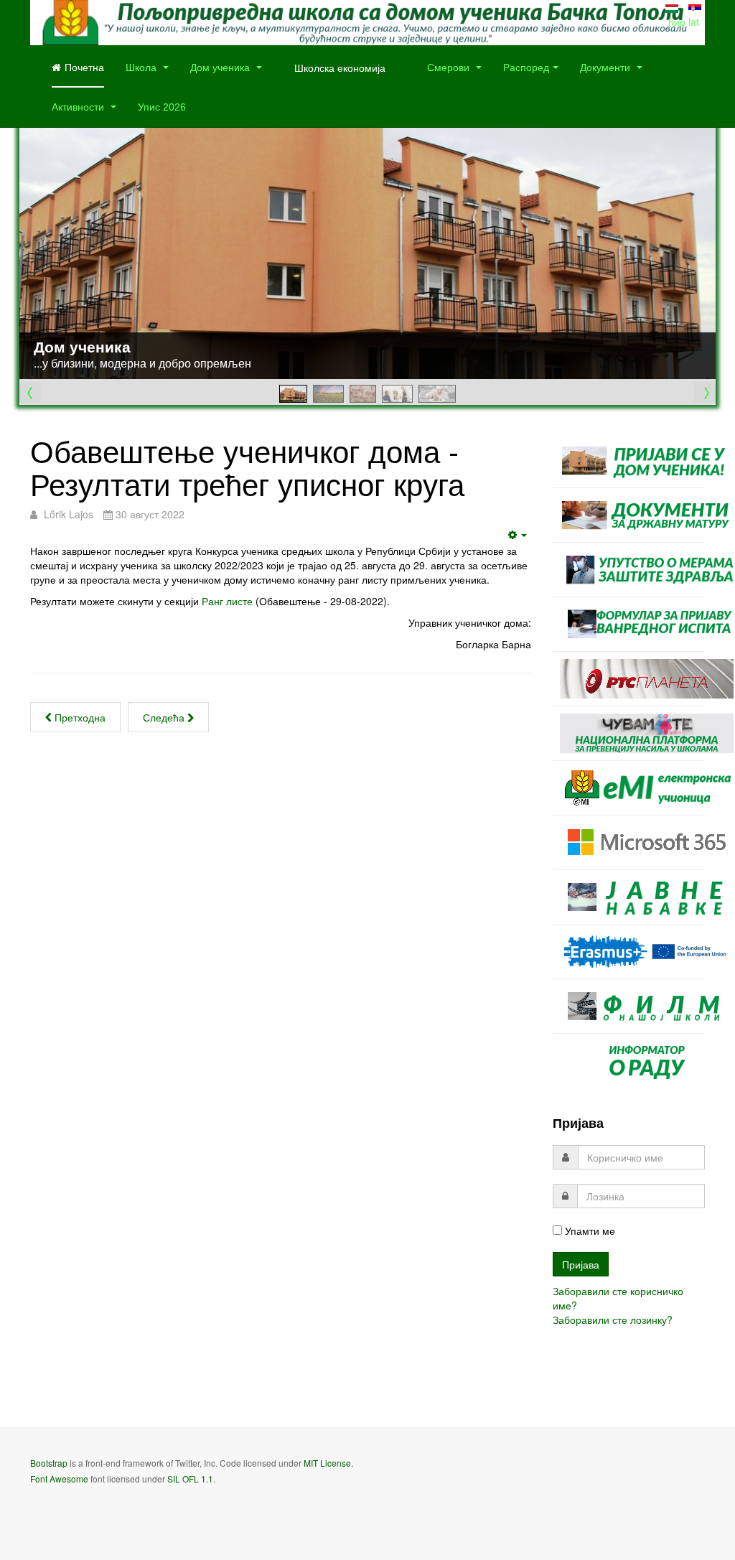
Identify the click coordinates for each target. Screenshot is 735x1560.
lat (693, 21)
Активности (79, 107)
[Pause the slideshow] (671, 239)
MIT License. (328, 1463)
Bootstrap (48, 1463)
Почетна (84, 67)
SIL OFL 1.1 (190, 1478)
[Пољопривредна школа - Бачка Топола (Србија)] (367, 22)
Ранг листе (227, 601)
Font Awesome (59, 1478)
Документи (606, 67)
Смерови (449, 67)
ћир (678, 21)
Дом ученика (221, 67)
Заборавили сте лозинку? (613, 1319)
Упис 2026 (162, 107)
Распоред (526, 67)
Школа (142, 67)
